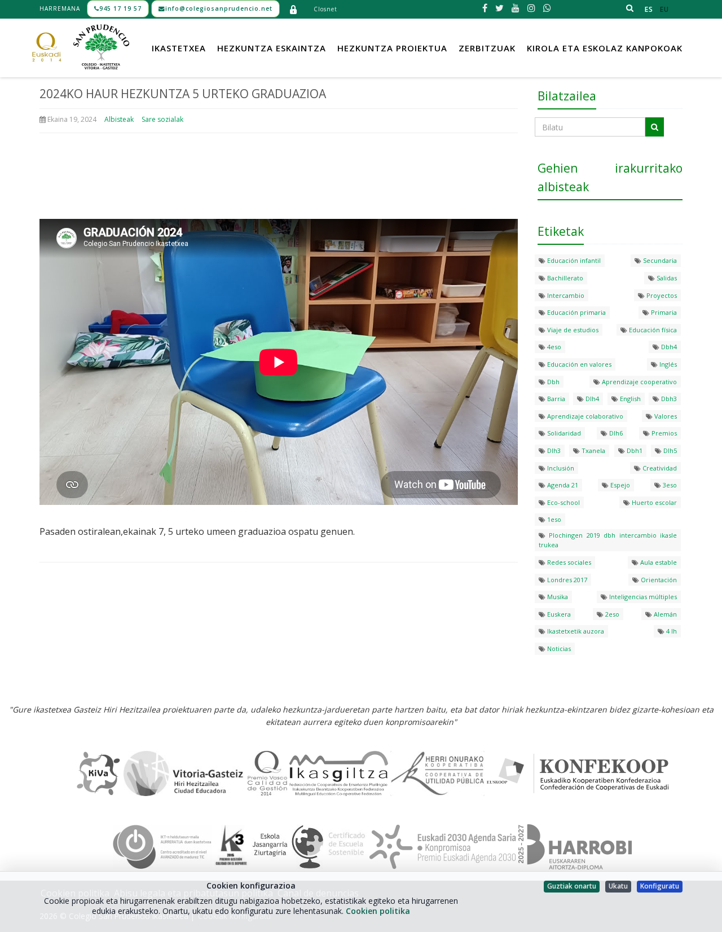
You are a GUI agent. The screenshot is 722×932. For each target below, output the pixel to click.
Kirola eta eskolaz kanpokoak (605, 48)
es (649, 9)
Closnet (325, 9)
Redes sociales (568, 562)
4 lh (670, 631)
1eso (553, 519)
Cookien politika (378, 910)
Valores (665, 416)
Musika (556, 596)
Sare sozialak (162, 119)
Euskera (558, 614)
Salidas (666, 278)
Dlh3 (553, 450)
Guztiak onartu (571, 886)
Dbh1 (633, 450)
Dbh (552, 381)
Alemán (664, 614)
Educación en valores (578, 364)
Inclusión (559, 468)
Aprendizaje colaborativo (584, 416)
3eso (669, 485)
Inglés (667, 364)
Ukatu (618, 886)
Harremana (59, 8)
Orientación (658, 579)
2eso (611, 614)
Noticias (558, 648)
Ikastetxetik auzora (574, 631)
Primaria (663, 312)
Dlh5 (669, 450)
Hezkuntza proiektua (392, 48)
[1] (654, 127)
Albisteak (119, 119)
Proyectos (661, 295)
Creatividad (659, 468)
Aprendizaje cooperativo (638, 381)
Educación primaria (575, 312)
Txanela (592, 450)
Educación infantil (573, 260)
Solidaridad (563, 433)
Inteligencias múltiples (642, 596)
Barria (555, 398)
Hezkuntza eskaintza (271, 48)
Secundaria (659, 260)
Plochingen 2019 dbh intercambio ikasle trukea (608, 540)
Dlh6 (615, 433)
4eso (553, 346)
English (629, 398)
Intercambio (564, 295)
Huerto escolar (653, 502)
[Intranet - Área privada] (293, 9)
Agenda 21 (561, 485)
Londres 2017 (566, 579)
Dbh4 (668, 346)
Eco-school (562, 502)
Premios (663, 433)
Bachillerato (564, 278)
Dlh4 (591, 398)
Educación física (652, 330)
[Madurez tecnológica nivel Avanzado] (162, 846)
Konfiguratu (659, 886)
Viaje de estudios (571, 330)
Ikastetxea (179, 48)
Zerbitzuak (487, 48)
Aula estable (658, 562)
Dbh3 (668, 398)
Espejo (619, 485)
